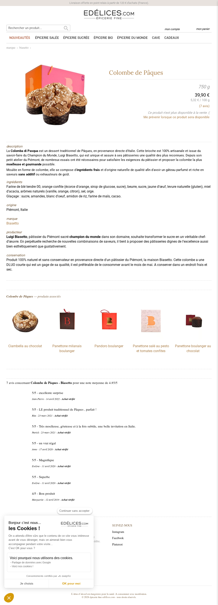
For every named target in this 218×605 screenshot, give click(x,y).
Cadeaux (171, 38)
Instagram (118, 532)
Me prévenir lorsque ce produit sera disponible (176, 117)
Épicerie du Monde (132, 38)
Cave (156, 38)
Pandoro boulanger (109, 346)
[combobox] (38, 28)
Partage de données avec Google (31, 562)
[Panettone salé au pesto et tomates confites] (151, 338)
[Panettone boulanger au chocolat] (193, 338)
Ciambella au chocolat (25, 346)
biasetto (24, 47)
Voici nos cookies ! (22, 566)
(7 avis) (204, 106)
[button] (9, 598)
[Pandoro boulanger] (109, 338)
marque (10, 47)
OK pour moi (71, 583)
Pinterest (117, 544)
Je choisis (26, 583)
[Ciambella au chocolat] (25, 338)
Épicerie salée (47, 38)
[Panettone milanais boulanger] (67, 338)
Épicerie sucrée (76, 38)
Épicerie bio (103, 38)
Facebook (118, 538)
